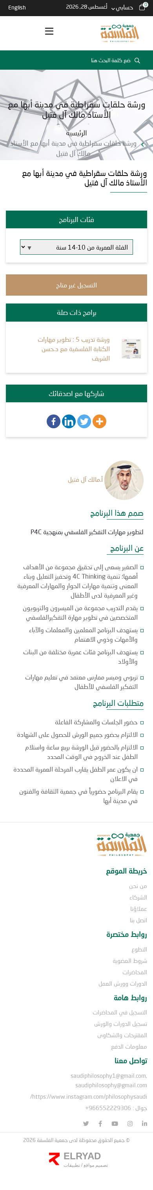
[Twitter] (84, 421)
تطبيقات (72, 1165)
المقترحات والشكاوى (122, 1034)
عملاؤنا (138, 908)
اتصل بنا (138, 919)
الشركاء (138, 897)
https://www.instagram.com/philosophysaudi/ (88, 1096)
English (17, 7)
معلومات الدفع (129, 1046)
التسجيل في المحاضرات (120, 1012)
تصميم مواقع (95, 1165)
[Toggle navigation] (49, 33)
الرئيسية (76, 132)
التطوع (139, 949)
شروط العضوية (130, 960)
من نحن (138, 885)
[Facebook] (53, 421)
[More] (99, 421)
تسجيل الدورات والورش (120, 1023)
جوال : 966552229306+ (116, 1107)
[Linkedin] (69, 421)
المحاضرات (134, 971)
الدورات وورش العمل (122, 983)
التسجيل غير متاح (76, 285)
